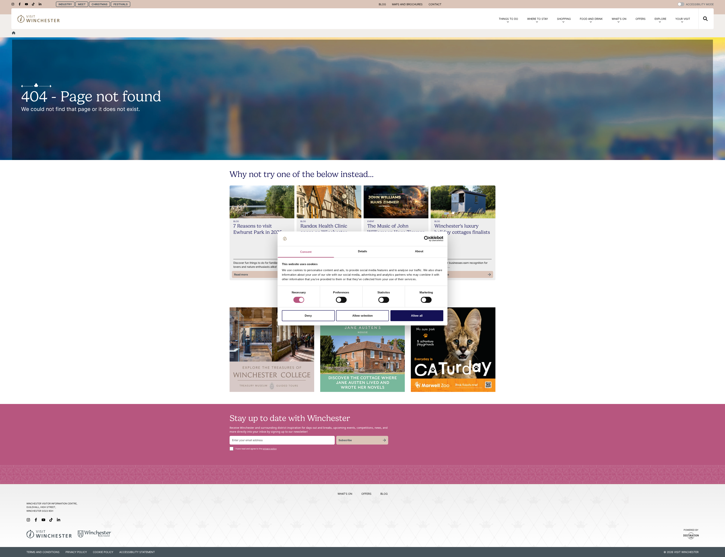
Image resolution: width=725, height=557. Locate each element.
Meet (82, 4)
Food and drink (591, 18)
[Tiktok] (34, 4)
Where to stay (537, 18)
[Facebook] (20, 4)
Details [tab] (362, 251)
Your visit (682, 18)
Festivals (120, 4)
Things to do (508, 18)
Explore (660, 18)
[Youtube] (27, 4)
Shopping (564, 18)
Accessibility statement (137, 552)
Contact (435, 4)
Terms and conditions (42, 552)
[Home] (13, 32)
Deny (308, 315)
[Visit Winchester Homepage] (38, 19)
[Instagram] (14, 4)
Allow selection (362, 315)
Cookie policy (103, 552)
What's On (619, 18)
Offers (641, 18)
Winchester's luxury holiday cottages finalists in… (462, 232)
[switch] (341, 300)
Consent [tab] (306, 251)
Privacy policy (76, 552)
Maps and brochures (407, 4)
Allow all (417, 315)
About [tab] (419, 251)
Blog (382, 4)
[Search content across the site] (703, 18)
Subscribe (345, 440)
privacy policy (270, 448)
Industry (65, 4)
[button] (681, 4)
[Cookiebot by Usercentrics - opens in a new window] (426, 239)
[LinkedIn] (41, 4)
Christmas (99, 4)
